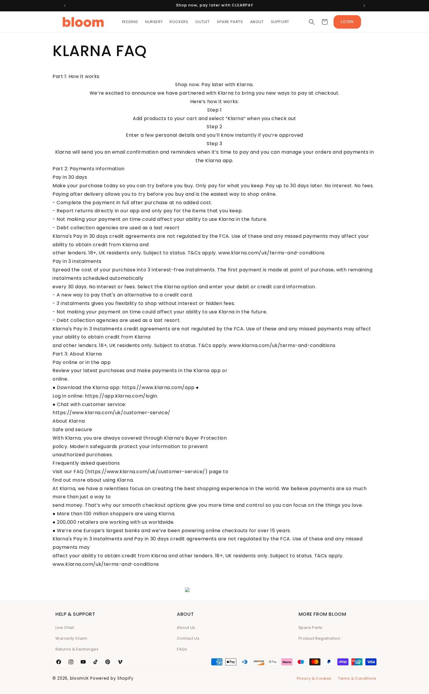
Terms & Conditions (357, 678)
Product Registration (320, 638)
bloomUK (79, 678)
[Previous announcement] (64, 5)
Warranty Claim (71, 638)
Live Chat (64, 627)
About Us (186, 627)
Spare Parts (311, 627)
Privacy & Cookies (314, 678)
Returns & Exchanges (76, 649)
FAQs (182, 649)
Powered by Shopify (112, 678)
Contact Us (188, 638)
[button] (311, 21)
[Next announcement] (364, 5)
